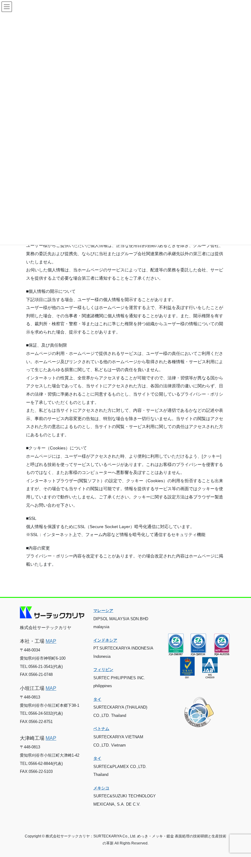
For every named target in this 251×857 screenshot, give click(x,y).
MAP (51, 641)
